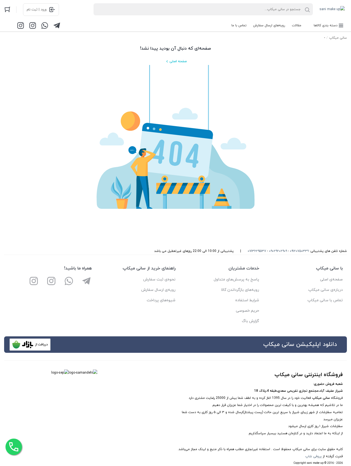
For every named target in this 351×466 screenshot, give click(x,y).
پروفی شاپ (313, 456)
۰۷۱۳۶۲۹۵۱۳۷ (257, 251)
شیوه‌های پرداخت (161, 300)
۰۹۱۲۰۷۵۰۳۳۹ (299, 251)
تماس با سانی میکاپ (325, 300)
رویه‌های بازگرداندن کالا (240, 289)
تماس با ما (239, 25)
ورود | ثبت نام (37, 9)
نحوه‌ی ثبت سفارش (159, 279)
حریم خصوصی (247, 310)
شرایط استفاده (247, 300)
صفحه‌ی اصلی (331, 279)
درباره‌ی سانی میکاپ (325, 289)
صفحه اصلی (178, 61)
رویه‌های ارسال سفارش (269, 25)
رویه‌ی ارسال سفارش (158, 289)
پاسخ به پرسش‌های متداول (236, 279)
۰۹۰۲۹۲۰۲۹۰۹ (278, 251)
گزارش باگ (250, 321)
